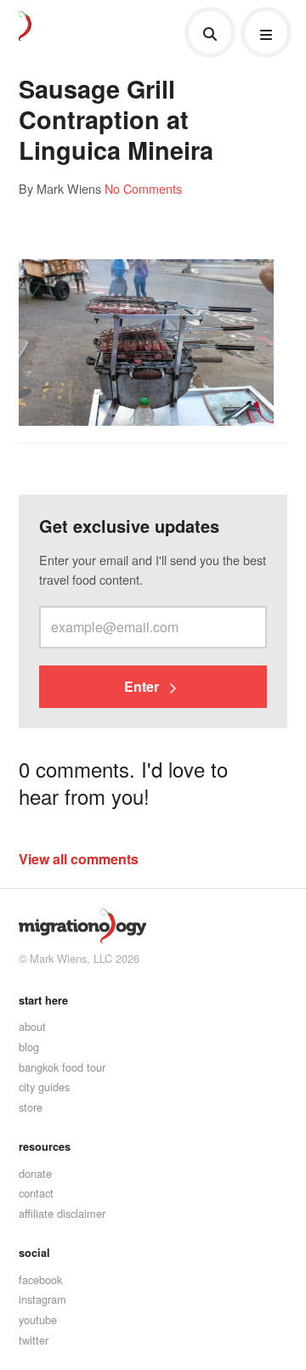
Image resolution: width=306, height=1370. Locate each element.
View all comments (79, 859)
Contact (36, 1193)
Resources (45, 1146)
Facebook (40, 1279)
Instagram (42, 1299)
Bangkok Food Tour (62, 1067)
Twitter (33, 1340)
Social (34, 1252)
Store (30, 1107)
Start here (43, 1000)
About (32, 1026)
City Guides (44, 1086)
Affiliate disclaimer (62, 1213)
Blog (29, 1047)
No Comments (143, 188)
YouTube (38, 1319)
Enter (143, 686)
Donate (35, 1173)
